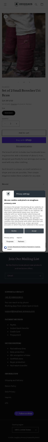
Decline (13, 231)
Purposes (10, 241)
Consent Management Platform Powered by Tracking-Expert (24, 248)
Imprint (19, 238)
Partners (21, 241)
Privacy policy (9, 238)
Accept (34, 231)
